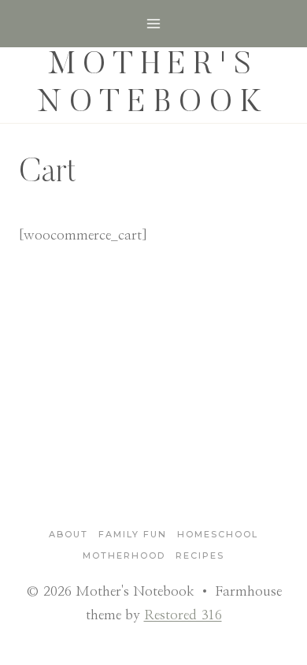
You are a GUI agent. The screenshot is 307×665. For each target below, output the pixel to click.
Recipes (200, 555)
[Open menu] (153, 23)
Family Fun (132, 534)
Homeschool (217, 534)
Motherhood (124, 555)
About (68, 534)
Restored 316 (183, 615)
